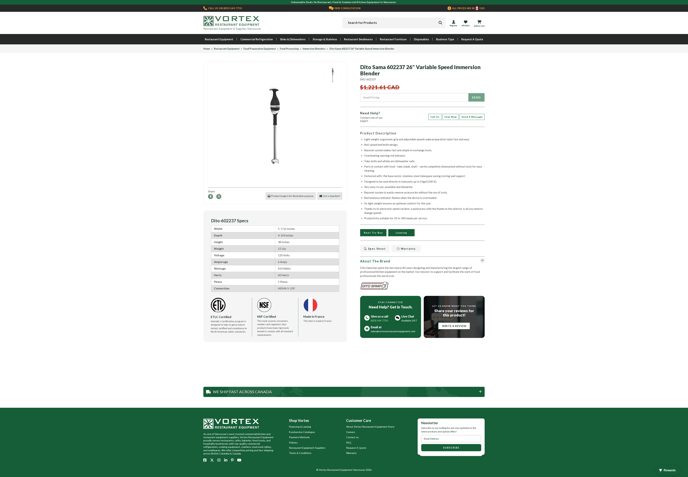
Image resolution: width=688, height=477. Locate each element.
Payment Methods (299, 437)
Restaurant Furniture (393, 39)
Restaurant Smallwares (358, 39)
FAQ (348, 442)
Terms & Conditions (300, 452)
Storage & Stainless (325, 39)
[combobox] (393, 23)
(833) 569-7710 (224, 8)
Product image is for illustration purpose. (292, 196)
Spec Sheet (376, 248)
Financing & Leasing (300, 426)
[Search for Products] (440, 23)
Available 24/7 (409, 320)
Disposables (421, 39)
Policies (293, 442)
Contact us (352, 437)
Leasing (401, 232)
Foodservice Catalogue (302, 432)
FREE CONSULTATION (347, 8)
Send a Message (472, 116)
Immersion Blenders (314, 49)
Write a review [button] (454, 326)
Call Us (434, 116)
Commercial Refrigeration (256, 39)
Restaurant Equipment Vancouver (346, 469)
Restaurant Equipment (219, 39)
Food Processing (289, 49)
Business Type (445, 39)
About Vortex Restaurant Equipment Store (370, 426)
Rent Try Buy (373, 232)
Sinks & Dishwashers (292, 39)
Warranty (408, 248)
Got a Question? (331, 196)
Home (206, 49)
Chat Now (450, 116)
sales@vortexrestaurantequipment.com (393, 331)
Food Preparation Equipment (259, 49)
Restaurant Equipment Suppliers (307, 447)
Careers (350, 432)
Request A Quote (472, 39)
